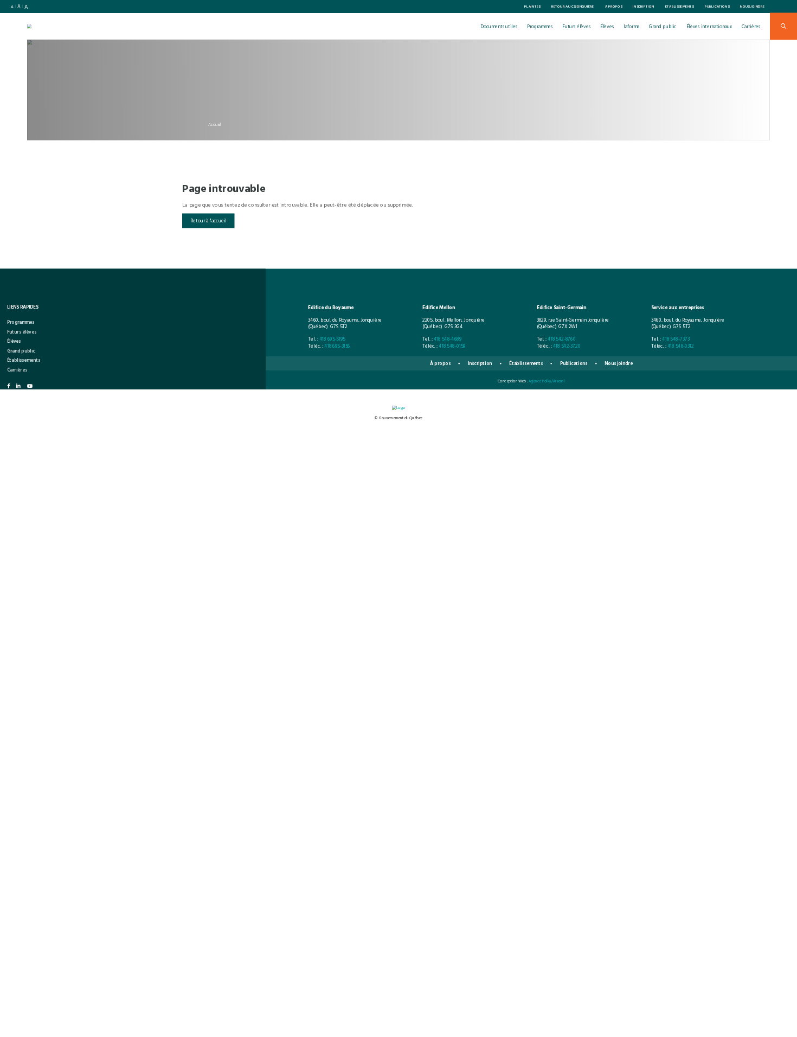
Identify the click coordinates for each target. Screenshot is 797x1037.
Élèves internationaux (709, 26)
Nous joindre (752, 6)
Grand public (663, 26)
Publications (717, 6)
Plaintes (532, 6)
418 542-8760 (562, 339)
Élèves (607, 26)
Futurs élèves (576, 26)
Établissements (679, 6)
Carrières (751, 26)
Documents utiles (499, 26)
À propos (613, 6)
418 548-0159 (452, 345)
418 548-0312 (680, 345)
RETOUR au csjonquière (572, 6)
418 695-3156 (337, 345)
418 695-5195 (332, 339)
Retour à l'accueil (208, 221)
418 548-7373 (676, 339)
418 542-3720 (567, 345)
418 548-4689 (448, 339)
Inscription (643, 6)
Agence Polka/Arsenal (547, 380)
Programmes (539, 26)
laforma (631, 26)
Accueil (214, 124)
